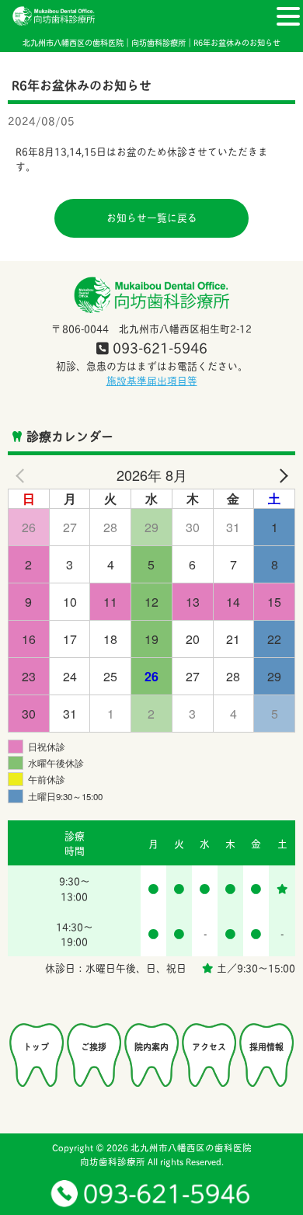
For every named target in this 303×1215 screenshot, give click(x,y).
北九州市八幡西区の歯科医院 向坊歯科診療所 (166, 1154)
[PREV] (22, 475)
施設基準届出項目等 (151, 380)
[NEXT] (280, 475)
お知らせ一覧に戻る (151, 217)
